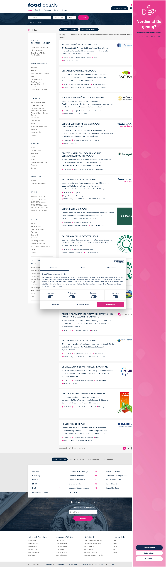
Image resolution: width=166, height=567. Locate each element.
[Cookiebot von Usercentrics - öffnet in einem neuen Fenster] (115, 261)
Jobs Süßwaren (33, 543)
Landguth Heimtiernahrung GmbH (83, 169)
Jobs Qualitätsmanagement (92, 543)
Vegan (42, 123)
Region (34, 219)
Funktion (35, 143)
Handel (42, 70)
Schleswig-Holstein (42, 241)
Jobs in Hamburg (61, 543)
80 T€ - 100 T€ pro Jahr (42, 205)
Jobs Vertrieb (88, 549)
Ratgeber (47, 10)
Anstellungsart (38, 176)
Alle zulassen (110, 304)
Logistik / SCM (42, 151)
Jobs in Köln (60, 549)
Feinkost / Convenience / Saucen (42, 114)
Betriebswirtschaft (89, 29)
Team (114, 541)
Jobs (30, 10)
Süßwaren (42, 129)
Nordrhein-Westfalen (42, 243)
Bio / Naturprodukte (42, 102)
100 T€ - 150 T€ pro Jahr (42, 208)
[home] (47, 5)
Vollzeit (42, 181)
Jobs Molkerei (32, 546)
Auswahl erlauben (83, 304)
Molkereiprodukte (42, 105)
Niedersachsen (42, 226)
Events (64, 10)
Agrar (42, 76)
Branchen (35, 98)
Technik (42, 156)
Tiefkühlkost (42, 121)
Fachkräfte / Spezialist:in (42, 47)
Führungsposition (42, 50)
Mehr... (33, 135)
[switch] (72, 296)
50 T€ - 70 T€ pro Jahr (42, 202)
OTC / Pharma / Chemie (42, 90)
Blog (114, 549)
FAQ (96, 564)
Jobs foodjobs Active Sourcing (93, 555)
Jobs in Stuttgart (61, 555)
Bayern (42, 223)
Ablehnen (55, 304)
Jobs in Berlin (60, 541)
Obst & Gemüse (42, 132)
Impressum (60, 564)
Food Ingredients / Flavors (42, 73)
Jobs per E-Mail (65, 448)
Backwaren (42, 118)
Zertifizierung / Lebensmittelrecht (42, 83)
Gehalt (56, 10)
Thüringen (42, 232)
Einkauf (42, 168)
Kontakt (111, 564)
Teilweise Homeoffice (42, 183)
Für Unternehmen (119, 8)
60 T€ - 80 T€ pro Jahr (42, 196)
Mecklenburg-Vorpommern (42, 246)
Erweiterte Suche (35, 22)
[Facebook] (131, 8)
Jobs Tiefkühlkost (33, 552)
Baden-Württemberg (42, 229)
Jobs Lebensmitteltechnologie (93, 541)
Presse (115, 546)
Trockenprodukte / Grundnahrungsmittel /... (42, 109)
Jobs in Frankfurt (61, 552)
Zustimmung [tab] (54, 267)
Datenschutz (73, 564)
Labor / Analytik (42, 79)
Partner (115, 543)
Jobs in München (61, 546)
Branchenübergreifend (42, 126)
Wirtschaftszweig (39, 63)
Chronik (115, 552)
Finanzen (42, 165)
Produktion (42, 153)
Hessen (42, 249)
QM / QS (42, 159)
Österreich (42, 235)
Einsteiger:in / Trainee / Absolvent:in (42, 54)
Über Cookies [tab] (111, 267)
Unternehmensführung (42, 162)
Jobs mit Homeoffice (90, 552)
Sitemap (48, 564)
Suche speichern (80, 448)
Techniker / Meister (69, 29)
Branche (38, 10)
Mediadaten (86, 564)
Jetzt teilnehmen (149, 547)
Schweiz (42, 238)
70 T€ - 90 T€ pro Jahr (42, 199)
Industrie (42, 68)
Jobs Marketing (89, 546)
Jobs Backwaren (33, 549)
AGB (103, 564)
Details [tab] (83, 267)
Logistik (42, 87)
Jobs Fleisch (32, 541)
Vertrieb (42, 148)
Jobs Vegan (31, 555)
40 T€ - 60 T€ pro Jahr (42, 211)
